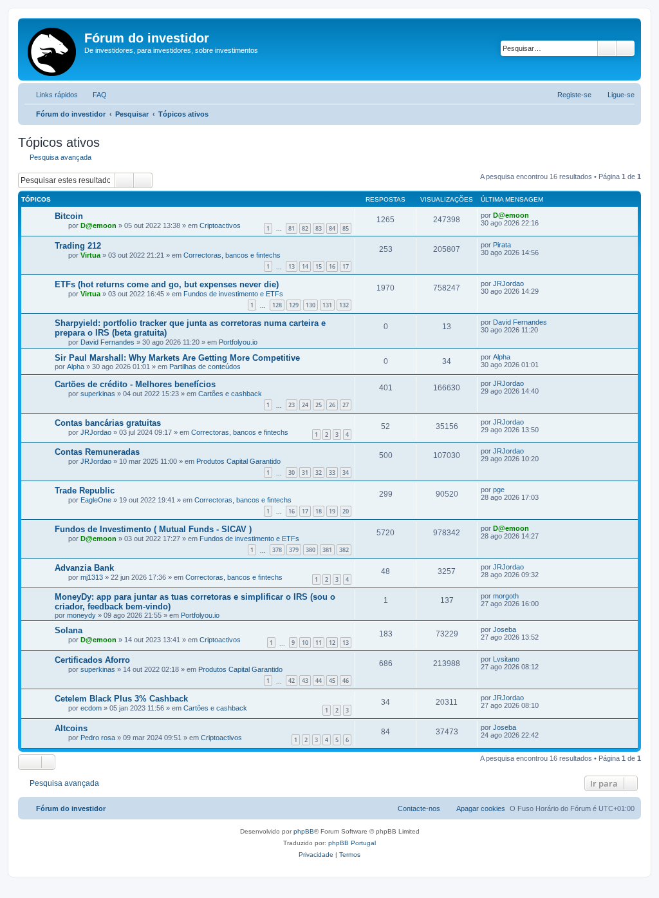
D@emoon (98, 225)
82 (305, 228)
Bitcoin (69, 216)
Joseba (504, 629)
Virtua (90, 255)
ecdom (91, 708)
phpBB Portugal (352, 842)
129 (294, 305)
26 (332, 405)
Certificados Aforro (92, 660)
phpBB (303, 831)
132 (344, 305)
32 (318, 472)
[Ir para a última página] (535, 215)
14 (305, 266)
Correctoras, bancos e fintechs (232, 255)
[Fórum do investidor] (52, 49)
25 (318, 405)
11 (318, 642)
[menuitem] (94, 94)
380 (310, 550)
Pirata (502, 245)
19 (332, 511)
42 (291, 680)
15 (318, 266)
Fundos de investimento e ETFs (233, 294)
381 (327, 550)
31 (305, 472)
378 (277, 550)
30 (291, 472)
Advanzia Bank (84, 568)
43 (305, 680)
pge (499, 489)
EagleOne (95, 500)
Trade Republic (85, 490)
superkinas (97, 393)
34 (345, 472)
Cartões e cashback (230, 393)
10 (305, 642)
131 (327, 305)
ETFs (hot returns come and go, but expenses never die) (167, 284)
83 (318, 228)
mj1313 (91, 577)
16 (332, 266)
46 (345, 680)
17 (345, 266)
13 (291, 266)
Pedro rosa (97, 737)
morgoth (506, 596)
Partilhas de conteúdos (205, 366)
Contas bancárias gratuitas (108, 423)
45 (332, 680)
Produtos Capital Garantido (238, 461)
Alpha (75, 366)
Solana (68, 630)
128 (277, 305)
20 (345, 511)
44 (318, 680)
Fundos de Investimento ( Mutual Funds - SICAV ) (153, 529)
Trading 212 (78, 246)
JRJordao (508, 283)
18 (318, 511)
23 (291, 405)
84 (332, 228)
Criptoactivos (220, 225)
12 (332, 642)
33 (332, 472)
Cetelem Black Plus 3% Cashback (121, 698)
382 (344, 550)
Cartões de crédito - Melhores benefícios (135, 384)
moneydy (81, 615)
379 (294, 550)
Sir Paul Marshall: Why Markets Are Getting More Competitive (177, 358)
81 (291, 228)
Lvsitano (506, 659)
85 (345, 228)
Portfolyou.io (238, 342)
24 (305, 405)
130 (310, 305)
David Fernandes (107, 342)
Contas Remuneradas (97, 452)
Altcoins (71, 728)
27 (345, 405)
